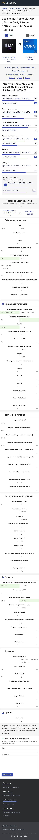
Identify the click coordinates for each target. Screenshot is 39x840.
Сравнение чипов (9, 804)
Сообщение (5, 755)
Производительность (27, 67)
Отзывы (27, 78)
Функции (12, 78)
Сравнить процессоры (16, 8)
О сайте (5, 826)
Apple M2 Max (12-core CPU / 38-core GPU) (16, 98)
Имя (3, 748)
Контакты (13, 826)
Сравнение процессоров (11, 812)
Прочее (19, 78)
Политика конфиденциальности (13, 829)
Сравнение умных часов (11, 795)
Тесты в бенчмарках (19, 71)
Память (29, 74)
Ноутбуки (6, 816)
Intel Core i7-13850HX (9, 103)
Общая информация (11, 67)
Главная (4, 8)
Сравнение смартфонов (11, 787)
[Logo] (9, 3)
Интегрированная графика (15, 74)
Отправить (7, 775)
